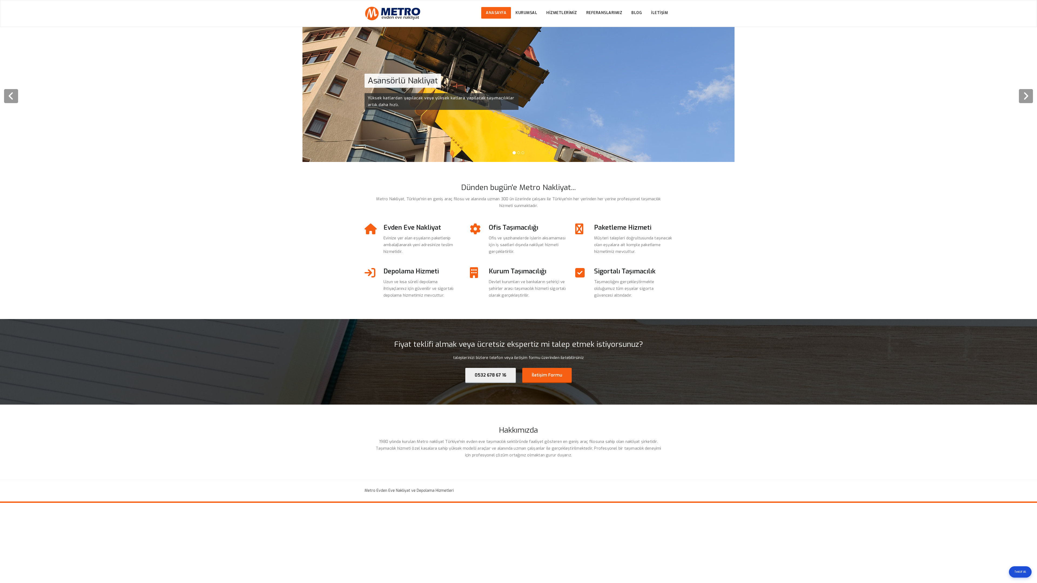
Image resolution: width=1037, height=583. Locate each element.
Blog (636, 12)
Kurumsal (526, 12)
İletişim (659, 12)
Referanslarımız (604, 12)
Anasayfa (496, 12)
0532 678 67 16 (490, 375)
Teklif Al (1020, 572)
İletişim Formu (547, 375)
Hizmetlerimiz (561, 12)
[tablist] (518, 154)
